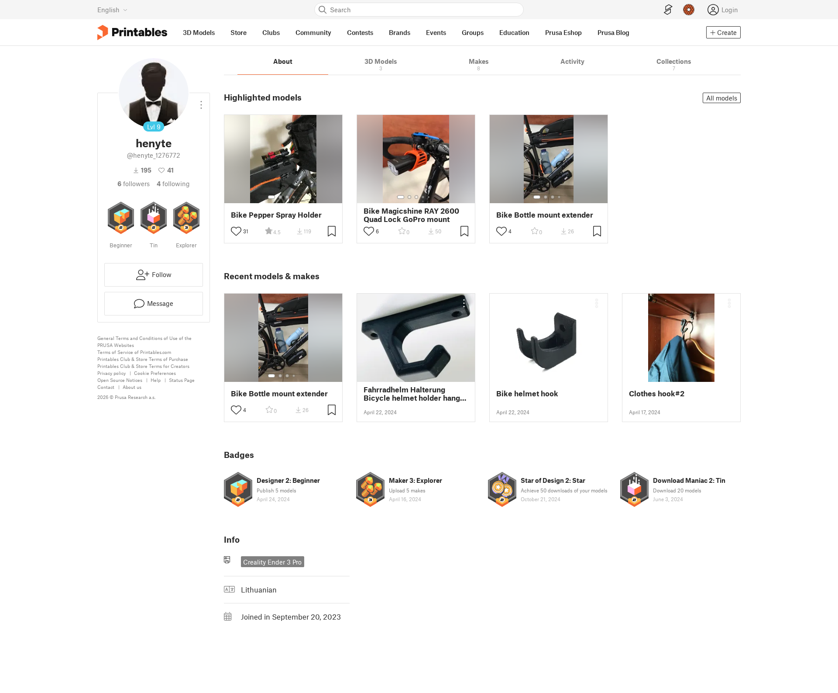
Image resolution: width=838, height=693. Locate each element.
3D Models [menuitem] (199, 32)
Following (173, 183)
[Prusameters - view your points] (688, 9)
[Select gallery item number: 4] (294, 197)
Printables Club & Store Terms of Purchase (142, 359)
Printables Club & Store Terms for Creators (143, 366)
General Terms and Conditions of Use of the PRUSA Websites (144, 341)
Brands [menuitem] (399, 32)
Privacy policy (111, 373)
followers (133, 183)
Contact (105, 387)
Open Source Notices (119, 380)
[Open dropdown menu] (201, 101)
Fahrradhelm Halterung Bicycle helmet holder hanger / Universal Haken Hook (415, 393)
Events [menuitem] (436, 32)
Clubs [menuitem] (271, 32)
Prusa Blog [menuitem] (613, 32)
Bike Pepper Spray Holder (276, 215)
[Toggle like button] (236, 231)
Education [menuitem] (514, 32)
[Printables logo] (132, 32)
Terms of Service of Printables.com (134, 352)
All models (721, 98)
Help (156, 380)
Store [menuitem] (238, 32)
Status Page (182, 380)
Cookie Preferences (155, 373)
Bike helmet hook (527, 393)
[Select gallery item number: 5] (429, 197)
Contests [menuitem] (360, 32)
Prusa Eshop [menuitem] (563, 32)
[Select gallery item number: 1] (271, 197)
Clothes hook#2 (656, 393)
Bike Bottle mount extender (544, 215)
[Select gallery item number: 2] (280, 197)
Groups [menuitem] (473, 32)
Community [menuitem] (313, 32)
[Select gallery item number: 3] (287, 197)
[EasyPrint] (668, 9)
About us (132, 387)
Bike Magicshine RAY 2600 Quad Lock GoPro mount (411, 215)
